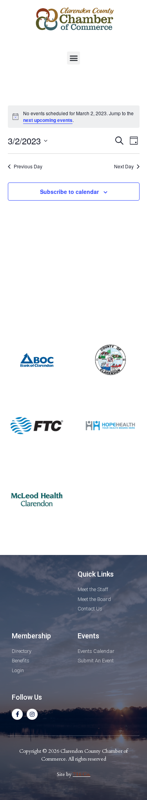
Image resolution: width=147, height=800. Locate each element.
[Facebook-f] (17, 714)
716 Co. (82, 774)
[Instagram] (32, 714)
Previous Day (28, 166)
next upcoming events (48, 120)
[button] (73, 58)
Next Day (124, 166)
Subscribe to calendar (69, 191)
